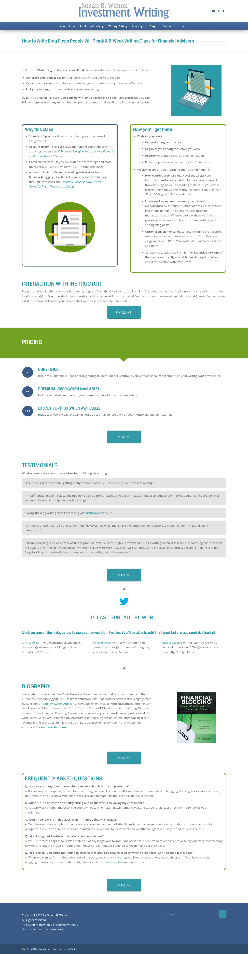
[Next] (222, 481)
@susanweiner (96, 513)
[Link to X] (218, 10)
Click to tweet (30, 643)
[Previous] (215, 481)
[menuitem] (68, 26)
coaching (116, 862)
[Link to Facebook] (223, 10)
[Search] (182, 26)
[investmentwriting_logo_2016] (124, 11)
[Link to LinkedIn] (213, 10)
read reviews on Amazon (58, 704)
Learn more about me (51, 727)
